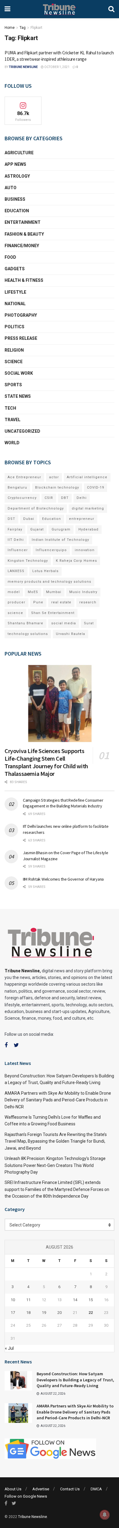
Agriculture (19, 152)
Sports (13, 384)
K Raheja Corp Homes (76, 561)
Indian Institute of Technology (60, 540)
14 (75, 1300)
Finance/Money (22, 245)
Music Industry (83, 592)
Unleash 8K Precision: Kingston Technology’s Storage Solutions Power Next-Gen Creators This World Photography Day (55, 1165)
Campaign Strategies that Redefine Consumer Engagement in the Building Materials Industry (63, 803)
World (12, 442)
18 (28, 1312)
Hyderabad (88, 529)
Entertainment (23, 222)
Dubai (28, 519)
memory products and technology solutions (49, 582)
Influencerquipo (51, 550)
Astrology (17, 176)
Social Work (19, 373)
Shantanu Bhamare (25, 623)
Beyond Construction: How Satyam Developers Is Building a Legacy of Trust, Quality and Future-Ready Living (75, 1379)
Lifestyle (15, 292)
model (14, 592)
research (87, 602)
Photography (21, 315)
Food (10, 257)
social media (63, 623)
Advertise (40, 1489)
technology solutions (28, 634)
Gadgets (15, 268)
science (15, 613)
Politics (14, 326)
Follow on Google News (26, 1496)
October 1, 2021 (57, 67)
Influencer (18, 550)
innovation (85, 550)
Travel (12, 419)
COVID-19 (95, 487)
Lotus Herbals (45, 571)
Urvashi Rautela (70, 634)
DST (11, 519)
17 (13, 1312)
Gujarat (37, 529)
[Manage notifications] (105, 1514)
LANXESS (16, 571)
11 (28, 1300)
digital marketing (88, 508)
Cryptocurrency (22, 498)
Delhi (82, 498)
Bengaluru (17, 487)
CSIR (49, 498)
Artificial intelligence (87, 477)
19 (44, 1312)
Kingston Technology (28, 561)
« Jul (9, 1348)
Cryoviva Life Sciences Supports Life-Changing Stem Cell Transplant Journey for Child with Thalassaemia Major (46, 762)
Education (17, 210)
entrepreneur (81, 519)
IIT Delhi (16, 540)
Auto (10, 187)
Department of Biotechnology (36, 508)
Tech (10, 408)
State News (18, 396)
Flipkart (36, 28)
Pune (38, 602)
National (15, 303)
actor (54, 477)
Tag (23, 28)
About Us (13, 1489)
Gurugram (61, 529)
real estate (61, 602)
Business (15, 199)
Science (14, 361)
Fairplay (15, 529)
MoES (33, 592)
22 (90, 1312)
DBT (65, 498)
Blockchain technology (57, 487)
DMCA (96, 1489)
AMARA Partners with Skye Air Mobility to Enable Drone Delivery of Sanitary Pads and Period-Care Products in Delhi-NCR (58, 1100)
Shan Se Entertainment (52, 613)
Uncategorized (22, 431)
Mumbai (53, 592)
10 (13, 1300)
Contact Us (70, 1489)
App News (15, 164)
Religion (14, 350)
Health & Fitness (24, 280)
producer (16, 602)
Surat (89, 623)
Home (10, 28)
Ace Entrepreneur (24, 477)
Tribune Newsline (23, 67)
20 (59, 1312)
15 (90, 1300)
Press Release (21, 338)
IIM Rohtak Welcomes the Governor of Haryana (63, 879)
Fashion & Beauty (24, 234)
